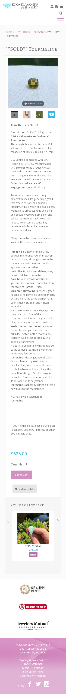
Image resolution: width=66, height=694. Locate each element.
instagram (46, 684)
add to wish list (27, 489)
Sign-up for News (33, 671)
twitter (38, 684)
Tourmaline (38, 32)
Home (8, 32)
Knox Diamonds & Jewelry (20, 8)
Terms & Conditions (33, 668)
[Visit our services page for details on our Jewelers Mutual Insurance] (33, 623)
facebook (30, 684)
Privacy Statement (33, 663)
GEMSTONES (22, 32)
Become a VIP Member (33, 675)
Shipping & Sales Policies (33, 660)
